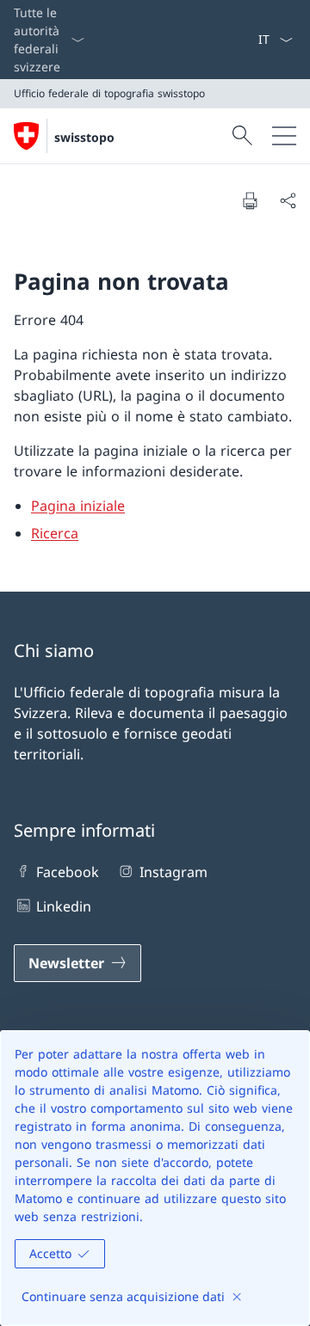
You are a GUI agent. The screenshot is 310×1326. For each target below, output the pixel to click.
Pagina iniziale (78, 505)
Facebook (67, 872)
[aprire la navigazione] (284, 136)
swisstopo (84, 137)
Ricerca (54, 533)
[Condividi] (288, 200)
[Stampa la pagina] (250, 200)
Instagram (173, 872)
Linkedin (63, 906)
